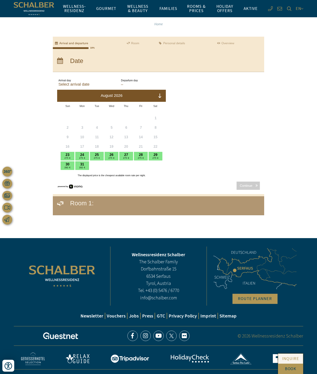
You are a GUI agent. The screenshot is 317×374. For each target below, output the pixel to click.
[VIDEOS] (7, 207)
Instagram (145, 336)
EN (298, 8)
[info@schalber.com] (279, 8)
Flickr (184, 336)
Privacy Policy (183, 316)
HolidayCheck (189, 359)
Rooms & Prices (196, 8)
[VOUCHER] (7, 184)
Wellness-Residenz (74, 8)
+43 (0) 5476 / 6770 (162, 290)
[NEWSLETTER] (7, 220)
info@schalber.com (158, 298)
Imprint (208, 316)
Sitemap (228, 316)
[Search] (289, 8)
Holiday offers (225, 8)
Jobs (134, 316)
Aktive (251, 8)
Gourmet (106, 8)
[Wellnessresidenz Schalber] (34, 8)
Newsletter (91, 316)
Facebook (132, 336)
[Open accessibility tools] (8, 366)
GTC (161, 316)
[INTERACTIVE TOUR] (7, 171)
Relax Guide (77, 358)
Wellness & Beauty (137, 8)
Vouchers (116, 316)
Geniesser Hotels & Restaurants (33, 358)
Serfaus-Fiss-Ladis (241, 359)
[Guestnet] (60, 335)
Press (147, 316)
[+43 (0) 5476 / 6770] (270, 8)
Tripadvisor (130, 359)
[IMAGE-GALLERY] (7, 196)
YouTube (158, 336)
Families (168, 8)
